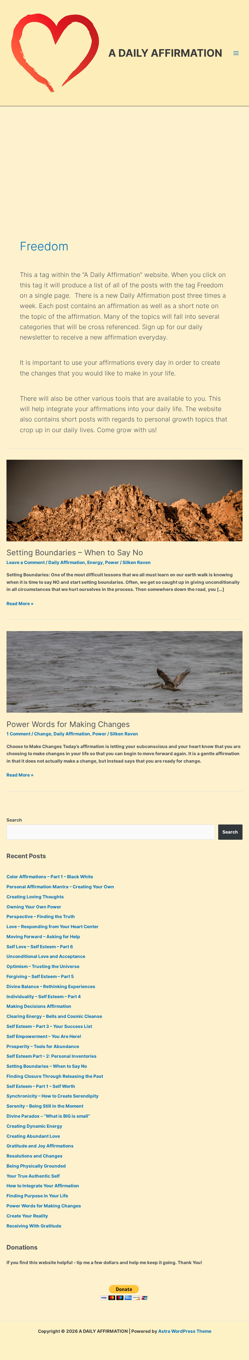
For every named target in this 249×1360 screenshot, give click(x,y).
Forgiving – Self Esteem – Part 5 (40, 976)
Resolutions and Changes (34, 1155)
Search (14, 820)
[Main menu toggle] (236, 53)
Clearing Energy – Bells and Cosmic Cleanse (54, 1016)
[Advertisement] (124, 154)
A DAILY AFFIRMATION (165, 53)
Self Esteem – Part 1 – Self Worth (40, 1086)
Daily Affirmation (66, 562)
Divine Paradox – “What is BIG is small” (48, 1116)
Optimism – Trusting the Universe (42, 966)
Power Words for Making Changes (68, 724)
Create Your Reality (27, 1215)
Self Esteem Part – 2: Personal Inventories (51, 1056)
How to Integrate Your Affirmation (42, 1185)
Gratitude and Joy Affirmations (40, 1145)
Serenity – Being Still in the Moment (44, 1106)
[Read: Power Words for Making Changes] (124, 671)
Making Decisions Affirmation (38, 1006)
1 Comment (18, 733)
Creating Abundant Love (33, 1136)
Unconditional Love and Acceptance (45, 956)
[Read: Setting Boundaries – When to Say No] (124, 500)
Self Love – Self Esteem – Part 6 (39, 946)
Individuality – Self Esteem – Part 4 (43, 996)
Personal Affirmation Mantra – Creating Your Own (60, 886)
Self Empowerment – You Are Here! (43, 1036)
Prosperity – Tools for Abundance (42, 1046)
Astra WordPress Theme (184, 1331)
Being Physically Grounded (36, 1166)
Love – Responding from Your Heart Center (52, 926)
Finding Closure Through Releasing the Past (54, 1076)
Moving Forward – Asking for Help (43, 936)
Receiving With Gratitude (33, 1225)
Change (42, 733)
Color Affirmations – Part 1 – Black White (49, 876)
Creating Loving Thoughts (35, 896)
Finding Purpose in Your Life (37, 1195)
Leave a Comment (25, 562)
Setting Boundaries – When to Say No (74, 552)
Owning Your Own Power (33, 906)
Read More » (20, 604)
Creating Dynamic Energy (34, 1126)
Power (112, 562)
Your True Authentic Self (33, 1176)
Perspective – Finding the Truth (40, 916)
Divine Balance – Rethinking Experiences (50, 986)
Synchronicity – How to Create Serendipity (52, 1096)
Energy (95, 562)
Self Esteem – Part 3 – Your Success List (49, 1026)
